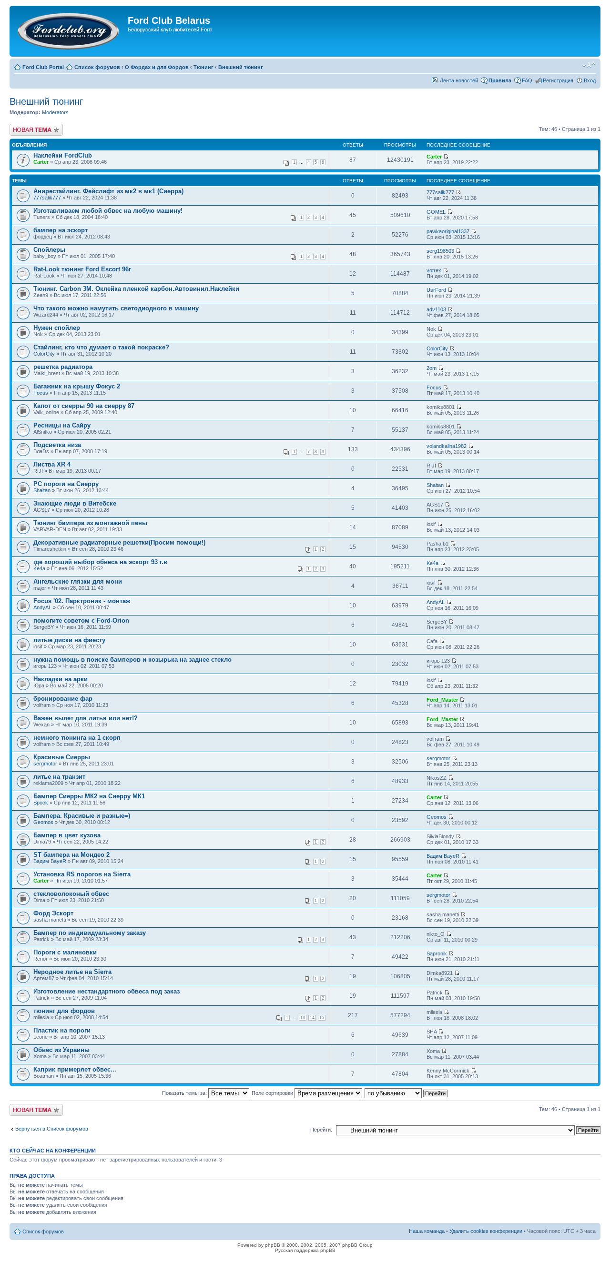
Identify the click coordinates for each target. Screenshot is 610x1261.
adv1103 (436, 309)
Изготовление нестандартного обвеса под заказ (106, 991)
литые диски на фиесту (69, 640)
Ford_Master (442, 700)
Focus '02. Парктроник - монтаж (81, 601)
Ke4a (39, 568)
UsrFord (436, 290)
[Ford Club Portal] (70, 31)
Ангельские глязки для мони (77, 581)
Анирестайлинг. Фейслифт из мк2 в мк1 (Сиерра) (108, 191)
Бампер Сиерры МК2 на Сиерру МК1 (89, 796)
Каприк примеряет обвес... (74, 1069)
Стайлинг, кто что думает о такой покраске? (101, 347)
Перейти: (321, 1129)
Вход (590, 80)
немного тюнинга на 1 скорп (77, 737)
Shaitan (42, 490)
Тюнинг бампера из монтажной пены (90, 522)
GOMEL (436, 212)
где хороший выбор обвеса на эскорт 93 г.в (100, 562)
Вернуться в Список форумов (51, 1129)
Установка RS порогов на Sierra (82, 874)
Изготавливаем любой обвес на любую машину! (108, 210)
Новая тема (24, 126)
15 (321, 1017)
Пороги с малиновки (65, 952)
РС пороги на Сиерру (66, 483)
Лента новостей (459, 80)
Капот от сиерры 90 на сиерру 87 (83, 405)
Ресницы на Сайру (62, 425)
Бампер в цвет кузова (67, 835)
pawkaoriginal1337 (448, 231)
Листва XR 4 (52, 464)
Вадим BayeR (49, 861)
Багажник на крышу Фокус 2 (76, 386)
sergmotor (45, 763)
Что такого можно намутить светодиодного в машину (116, 308)
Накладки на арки (60, 679)
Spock (40, 802)
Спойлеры (49, 249)
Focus (40, 393)
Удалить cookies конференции (485, 1231)
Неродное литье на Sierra (72, 971)
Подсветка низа (57, 444)
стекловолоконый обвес (71, 893)
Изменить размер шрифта (589, 65)
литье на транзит (59, 776)
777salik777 (47, 197)
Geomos (43, 822)
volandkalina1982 (447, 446)
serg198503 (440, 251)
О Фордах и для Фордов (157, 67)
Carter (41, 162)
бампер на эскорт (60, 230)
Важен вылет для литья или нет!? (85, 718)
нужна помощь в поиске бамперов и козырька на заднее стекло (132, 659)
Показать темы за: (185, 1093)
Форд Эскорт (53, 913)
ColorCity (44, 354)
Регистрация (558, 80)
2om (432, 368)
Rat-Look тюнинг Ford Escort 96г (82, 269)
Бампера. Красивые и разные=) (81, 815)
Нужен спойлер (56, 327)
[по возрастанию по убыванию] (406, 1093)
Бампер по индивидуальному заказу (89, 932)
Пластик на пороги (62, 1030)
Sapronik (437, 953)
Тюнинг (203, 67)
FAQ (527, 80)
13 (302, 1017)
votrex (434, 270)
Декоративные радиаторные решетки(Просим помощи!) (119, 542)
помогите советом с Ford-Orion (81, 620)
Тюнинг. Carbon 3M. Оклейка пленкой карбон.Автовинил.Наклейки (136, 288)
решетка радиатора (62, 366)
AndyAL (42, 607)
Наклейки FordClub (62, 155)
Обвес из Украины (61, 1049)
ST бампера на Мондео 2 (71, 854)
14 (312, 1017)
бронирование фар (62, 698)
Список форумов (97, 67)
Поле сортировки (273, 1093)
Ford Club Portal (43, 67)
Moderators (55, 112)
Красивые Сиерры (61, 757)
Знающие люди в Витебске (74, 503)
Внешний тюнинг (240, 67)
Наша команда (427, 1231)
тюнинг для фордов (64, 1010)
